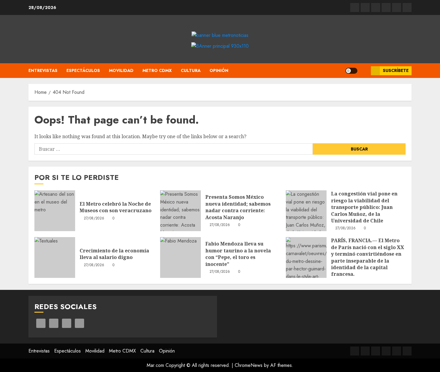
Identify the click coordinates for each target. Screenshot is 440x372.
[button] (364, 70)
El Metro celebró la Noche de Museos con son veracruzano (115, 207)
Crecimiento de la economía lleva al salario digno (114, 253)
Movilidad (121, 70)
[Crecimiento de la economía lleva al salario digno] (54, 257)
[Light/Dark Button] (351, 71)
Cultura (191, 70)
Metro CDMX (157, 70)
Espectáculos (83, 70)
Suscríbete (396, 70)
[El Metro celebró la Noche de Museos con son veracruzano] (54, 210)
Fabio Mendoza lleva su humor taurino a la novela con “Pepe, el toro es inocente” (238, 253)
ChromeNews (249, 365)
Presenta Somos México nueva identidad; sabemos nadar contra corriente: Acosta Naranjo (238, 207)
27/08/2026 (94, 218)
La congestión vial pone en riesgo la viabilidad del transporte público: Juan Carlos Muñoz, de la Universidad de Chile (364, 207)
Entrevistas (42, 70)
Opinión (219, 70)
